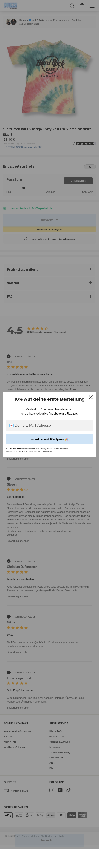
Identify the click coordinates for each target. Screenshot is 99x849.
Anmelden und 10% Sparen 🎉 (49, 439)
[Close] (90, 397)
